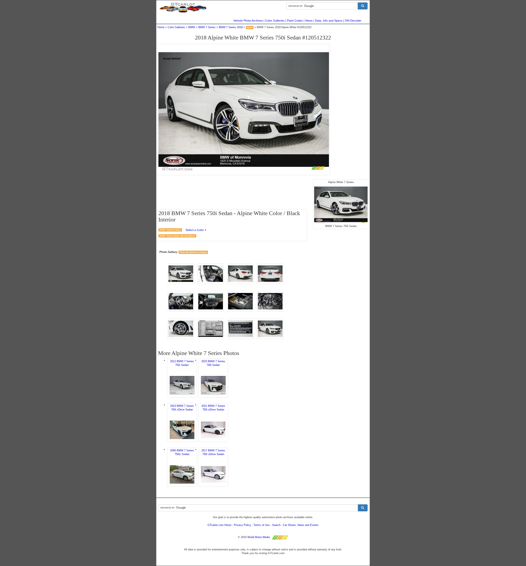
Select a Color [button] (195, 230)
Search (276, 525)
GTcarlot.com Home (219, 525)
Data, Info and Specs (328, 20)
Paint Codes (295, 20)
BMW (191, 27)
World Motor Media (258, 537)
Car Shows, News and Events (300, 525)
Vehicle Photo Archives (248, 20)
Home (160, 27)
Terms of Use (262, 525)
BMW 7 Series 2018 (231, 27)
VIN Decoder (353, 20)
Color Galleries (275, 20)
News (309, 20)
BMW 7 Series (207, 27)
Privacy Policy (242, 525)
